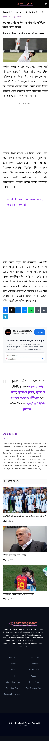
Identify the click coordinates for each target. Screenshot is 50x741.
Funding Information (12, 694)
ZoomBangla (25, 725)
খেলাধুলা (10, 12)
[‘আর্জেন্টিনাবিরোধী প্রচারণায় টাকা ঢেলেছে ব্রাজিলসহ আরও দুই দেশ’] (25, 500)
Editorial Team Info (12, 682)
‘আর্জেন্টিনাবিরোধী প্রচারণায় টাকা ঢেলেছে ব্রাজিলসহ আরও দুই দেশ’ (24, 516)
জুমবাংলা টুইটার (26, 392)
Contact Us (34, 657)
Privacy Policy (34, 670)
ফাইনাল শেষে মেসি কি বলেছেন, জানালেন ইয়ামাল (18, 593)
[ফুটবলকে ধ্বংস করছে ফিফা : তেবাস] (25, 539)
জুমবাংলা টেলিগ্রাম (29, 397)
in (18, 310)
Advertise (34, 664)
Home (5, 12)
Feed (13, 676)
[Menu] (4, 4)
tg (5, 316)
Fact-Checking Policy (34, 688)
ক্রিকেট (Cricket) (9, 17)
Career (13, 664)
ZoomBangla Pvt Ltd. (23, 723)
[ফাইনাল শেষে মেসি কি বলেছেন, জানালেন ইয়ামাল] (25, 578)
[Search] (45, 4)
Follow (40, 332)
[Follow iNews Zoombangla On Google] (25, 356)
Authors (34, 676)
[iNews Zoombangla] (25, 4)
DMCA (12, 670)
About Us (12, 657)
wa (31, 310)
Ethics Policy (34, 682)
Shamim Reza (10, 33)
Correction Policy (12, 688)
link (37, 310)
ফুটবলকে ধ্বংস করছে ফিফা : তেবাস (14, 555)
